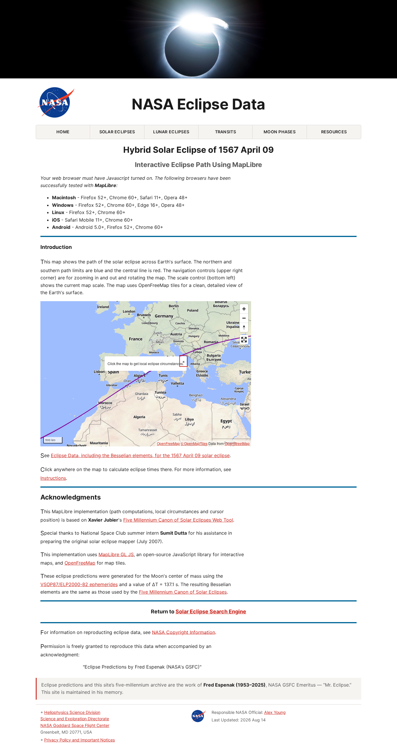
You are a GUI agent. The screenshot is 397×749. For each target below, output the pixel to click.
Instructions (53, 478)
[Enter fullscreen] (244, 339)
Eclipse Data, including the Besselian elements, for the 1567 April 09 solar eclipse (140, 455)
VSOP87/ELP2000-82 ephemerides (79, 584)
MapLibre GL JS (116, 554)
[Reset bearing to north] (244, 327)
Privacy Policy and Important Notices (79, 739)
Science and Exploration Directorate (74, 718)
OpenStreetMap (237, 443)
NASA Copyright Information (183, 632)
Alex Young (275, 712)
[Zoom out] (244, 318)
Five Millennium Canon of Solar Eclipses (183, 592)
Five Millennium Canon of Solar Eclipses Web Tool (178, 520)
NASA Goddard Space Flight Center (74, 725)
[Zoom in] (244, 308)
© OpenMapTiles (194, 443)
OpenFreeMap (168, 443)
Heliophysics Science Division (72, 712)
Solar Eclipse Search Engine (211, 611)
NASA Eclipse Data (198, 104)
